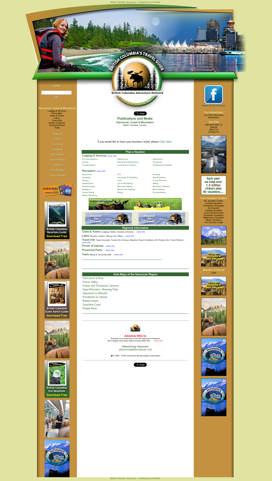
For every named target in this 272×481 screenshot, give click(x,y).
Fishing (85, 180)
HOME (57, 86)
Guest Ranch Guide (213, 213)
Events (85, 162)
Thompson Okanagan (213, 205)
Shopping (157, 162)
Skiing (120, 192)
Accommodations (90, 159)
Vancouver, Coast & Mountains (57, 108)
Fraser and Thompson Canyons (101, 285)
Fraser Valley (90, 281)
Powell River (90, 308)
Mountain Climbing (161, 186)
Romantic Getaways (214, 215)
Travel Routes (58, 175)
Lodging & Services (57, 111)
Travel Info (57, 120)
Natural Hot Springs (126, 189)
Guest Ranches (160, 180)
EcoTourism (213, 208)
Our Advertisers (213, 112)
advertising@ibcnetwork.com (135, 349)
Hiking (155, 183)
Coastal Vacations (213, 203)
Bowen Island (90, 300)
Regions (57, 133)
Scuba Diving (88, 192)
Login (213, 272)
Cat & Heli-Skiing (125, 183)
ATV (119, 174)
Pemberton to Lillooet (95, 297)
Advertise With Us (213, 124)
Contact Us (213, 132)
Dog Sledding (159, 177)
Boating (156, 174)
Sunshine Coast (92, 304)
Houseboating (88, 186)
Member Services (213, 269)
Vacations (57, 144)
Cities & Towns (57, 115)
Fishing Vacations (213, 210)
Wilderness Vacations (213, 217)
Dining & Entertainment (128, 162)
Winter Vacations (214, 220)
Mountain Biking (124, 186)
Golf (119, 180)
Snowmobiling (159, 192)
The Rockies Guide (213, 222)
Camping (86, 177)
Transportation (88, 165)
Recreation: (89, 170)
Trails (57, 127)
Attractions (157, 159)
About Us (213, 129)
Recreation (57, 113)
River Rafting (158, 189)
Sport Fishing (57, 159)
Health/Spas (87, 183)
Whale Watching (89, 195)
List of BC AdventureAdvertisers (214, 116)
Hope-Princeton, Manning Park (100, 289)
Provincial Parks (57, 125)
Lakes (57, 118)
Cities (58, 138)
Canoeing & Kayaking (127, 177)
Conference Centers (126, 165)
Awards (213, 127)
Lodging (58, 149)
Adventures (122, 159)
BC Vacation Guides (213, 201)
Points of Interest (57, 123)
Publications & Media (162, 165)
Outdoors (58, 164)
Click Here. (165, 141)
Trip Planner (58, 170)
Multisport (86, 189)
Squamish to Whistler (95, 293)
